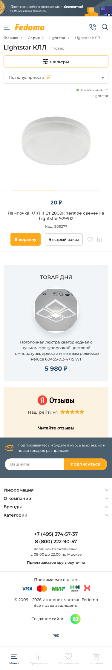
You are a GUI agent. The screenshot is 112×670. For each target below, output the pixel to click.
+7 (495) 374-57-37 (56, 534)
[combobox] (56, 78)
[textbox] (56, 77)
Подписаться (85, 464)
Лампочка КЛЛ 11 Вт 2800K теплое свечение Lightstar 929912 (56, 215)
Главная (11, 38)
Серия (34, 38)
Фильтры (59, 61)
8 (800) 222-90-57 (56, 541)
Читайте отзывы (56, 428)
